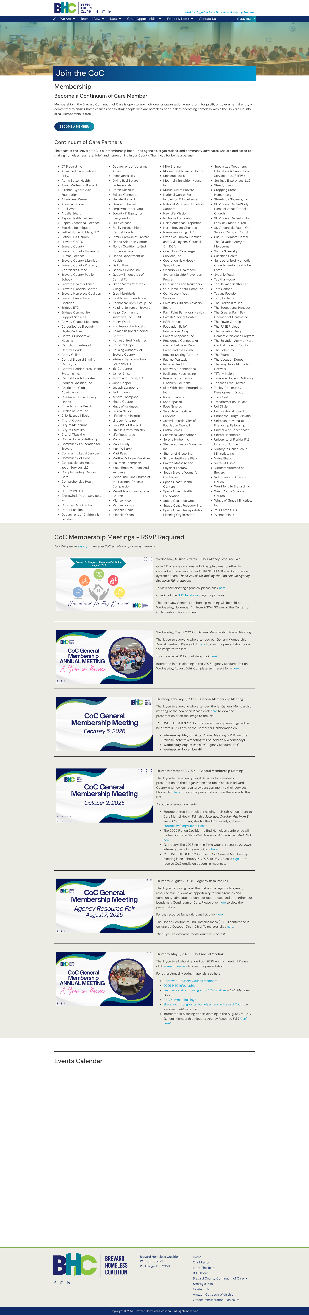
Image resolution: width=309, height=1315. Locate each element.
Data (113, 19)
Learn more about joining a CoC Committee (194, 990)
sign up (83, 546)
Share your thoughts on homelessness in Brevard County (204, 1004)
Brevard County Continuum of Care (218, 1278)
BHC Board (200, 1273)
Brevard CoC (90, 19)
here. (222, 588)
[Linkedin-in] (110, 11)
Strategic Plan (203, 1284)
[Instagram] (103, 11)
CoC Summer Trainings (179, 1000)
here (202, 644)
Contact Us (207, 19)
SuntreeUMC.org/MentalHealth (185, 826)
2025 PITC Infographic (179, 986)
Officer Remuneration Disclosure (216, 1300)
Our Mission (201, 1262)
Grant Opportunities (142, 19)
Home (197, 1257)
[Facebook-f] (97, 11)
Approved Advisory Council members (190, 981)
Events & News (178, 19)
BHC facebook (188, 595)
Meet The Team (204, 1268)
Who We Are (62, 19)
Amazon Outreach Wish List (213, 1294)
